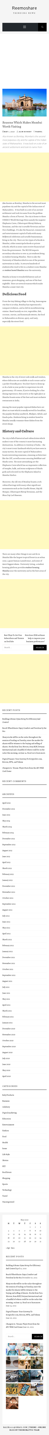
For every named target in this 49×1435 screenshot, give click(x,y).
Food (4, 1136)
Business (6, 1101)
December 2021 (8, 957)
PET (4, 1166)
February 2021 (8, 1016)
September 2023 (8, 844)
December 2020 (8, 1028)
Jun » (13, 1248)
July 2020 (6, 1058)
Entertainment (8, 1124)
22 (30, 1238)
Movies (5, 1160)
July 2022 (6, 916)
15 (30, 1234)
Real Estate (7, 1172)
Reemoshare (24, 7)
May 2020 (6, 1070)
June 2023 (6, 856)
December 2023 (8, 838)
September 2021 (8, 975)
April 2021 (6, 1005)
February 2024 (8, 832)
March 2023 (7, 868)
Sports (5, 1184)
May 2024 (6, 821)
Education (6, 1118)
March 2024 (7, 826)
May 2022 (6, 927)
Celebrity (6, 1107)
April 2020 (6, 1076)
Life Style (6, 1154)
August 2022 (7, 910)
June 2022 (6, 922)
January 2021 (7, 1022)
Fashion (5, 1130)
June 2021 (6, 993)
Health (5, 1142)
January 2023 (7, 880)
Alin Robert (25, 132)
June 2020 (6, 1064)
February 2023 (8, 874)
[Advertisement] (24, 59)
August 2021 (7, 981)
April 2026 (6, 803)
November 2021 (8, 963)
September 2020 (9, 1046)
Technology (7, 1190)
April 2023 (6, 862)
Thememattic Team (29, 1430)
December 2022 (8, 886)
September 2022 (9, 904)
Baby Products (8, 1095)
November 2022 (8, 892)
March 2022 (7, 939)
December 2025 (8, 809)
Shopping (6, 1178)
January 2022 (7, 951)
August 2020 (7, 1052)
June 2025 (6, 815)
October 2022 (7, 898)
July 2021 (5, 987)
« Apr (8, 1248)
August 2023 (7, 850)
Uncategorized (8, 1202)
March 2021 (7, 1011)
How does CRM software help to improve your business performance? (35, 638)
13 (19, 1234)
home (4, 1148)
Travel (38, 132)
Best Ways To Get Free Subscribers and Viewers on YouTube (14, 638)
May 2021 (6, 999)
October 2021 (7, 969)
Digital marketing (9, 1112)
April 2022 (6, 933)
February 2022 (8, 945)
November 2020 (8, 1034)
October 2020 (7, 1040)
